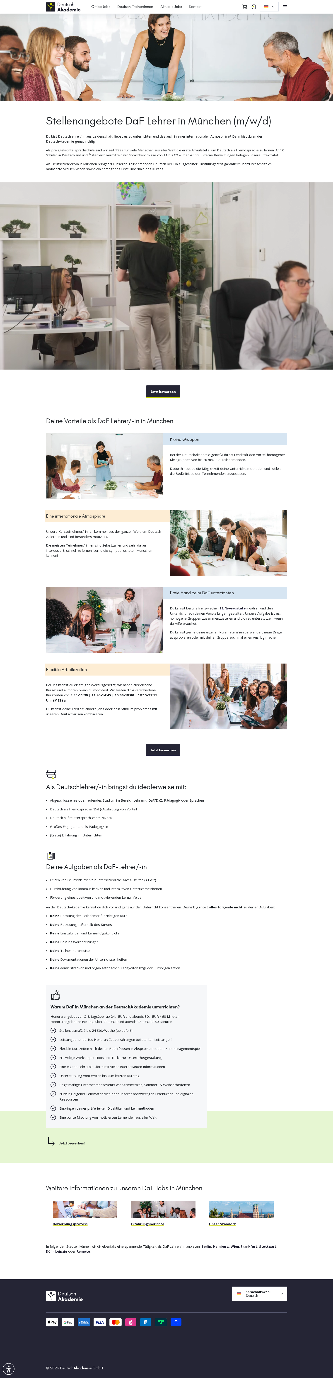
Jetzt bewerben (163, 391)
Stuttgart (267, 1246)
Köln (49, 1251)
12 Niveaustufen (234, 608)
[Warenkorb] (244, 7)
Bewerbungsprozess (70, 1224)
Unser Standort (222, 1224)
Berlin (206, 1246)
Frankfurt (249, 1246)
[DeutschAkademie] (64, 6)
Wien (235, 1246)
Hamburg (221, 1246)
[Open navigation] (285, 7)
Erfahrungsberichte (147, 1224)
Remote (83, 1251)
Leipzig (61, 1251)
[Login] (253, 7)
